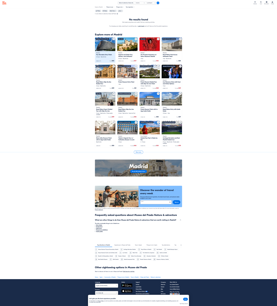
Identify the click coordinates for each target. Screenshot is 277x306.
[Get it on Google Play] (126, 285)
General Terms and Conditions (142, 293)
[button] (105, 50)
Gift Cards (163, 293)
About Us (163, 284)
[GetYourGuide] (4, 3)
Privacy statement (99, 209)
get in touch (141, 26)
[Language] (266, 2)
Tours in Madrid (135, 277)
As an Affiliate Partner (175, 289)
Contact (137, 284)
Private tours (99, 226)
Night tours (99, 228)
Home (96, 277)
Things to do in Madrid (123, 277)
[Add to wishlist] (113, 39)
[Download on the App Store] (126, 291)
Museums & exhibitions (102, 230)
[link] (105, 50)
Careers (162, 286)
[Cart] (261, 2)
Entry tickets (99, 225)
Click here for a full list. (129, 271)
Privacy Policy (139, 289)
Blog (162, 289)
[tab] (103, 245)
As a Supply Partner (174, 284)
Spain (101, 277)
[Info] (117, 13)
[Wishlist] (255, 2)
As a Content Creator (174, 286)
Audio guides (99, 231)
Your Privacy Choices (140, 291)
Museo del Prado (144, 277)
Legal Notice (138, 286)
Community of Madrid (110, 277)
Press (162, 291)
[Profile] (272, 2)
